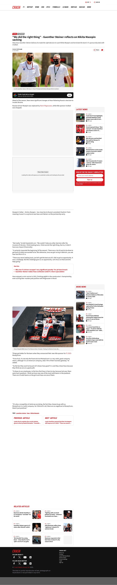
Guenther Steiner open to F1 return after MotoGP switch (22, 526)
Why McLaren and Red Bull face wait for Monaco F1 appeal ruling (94, 140)
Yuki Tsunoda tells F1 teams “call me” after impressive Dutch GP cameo (94, 162)
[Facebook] (14, 558)
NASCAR (82, 7)
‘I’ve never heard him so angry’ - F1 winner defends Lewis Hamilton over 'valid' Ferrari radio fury (94, 328)
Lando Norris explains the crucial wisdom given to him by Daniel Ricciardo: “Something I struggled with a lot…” (27, 422)
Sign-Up (61, 562)
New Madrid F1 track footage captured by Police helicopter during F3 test (94, 306)
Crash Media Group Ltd (22, 567)
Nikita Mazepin (34, 413)
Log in (98, 2)
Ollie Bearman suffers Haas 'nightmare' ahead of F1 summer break (53, 527)
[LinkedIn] (31, 558)
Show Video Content (43, 172)
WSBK (37, 7)
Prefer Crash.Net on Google (26, 94)
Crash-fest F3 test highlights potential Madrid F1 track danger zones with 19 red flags (94, 117)
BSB (42, 7)
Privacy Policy (79, 184)
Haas (28, 413)
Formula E (56, 7)
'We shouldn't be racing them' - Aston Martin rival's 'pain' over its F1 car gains (22, 539)
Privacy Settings (63, 559)
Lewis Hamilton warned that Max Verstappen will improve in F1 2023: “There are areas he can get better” (58, 422)
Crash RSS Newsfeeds (64, 556)
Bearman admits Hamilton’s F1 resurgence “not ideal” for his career (22, 514)
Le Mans (65, 7)
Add (69, 95)
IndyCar (74, 7)
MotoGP (30, 7)
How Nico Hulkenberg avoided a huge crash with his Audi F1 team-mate (94, 340)
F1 (24, 7)
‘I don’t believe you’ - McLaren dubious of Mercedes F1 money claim (94, 294)
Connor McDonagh (17, 49)
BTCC (48, 7)
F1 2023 (68, 353)
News (22, 34)
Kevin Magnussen (46, 106)
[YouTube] (25, 558)
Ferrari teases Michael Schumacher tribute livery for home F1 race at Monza (94, 317)
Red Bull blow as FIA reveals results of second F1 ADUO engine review (94, 151)
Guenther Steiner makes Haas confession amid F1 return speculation (40, 272)
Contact (61, 554)
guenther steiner (21, 413)
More (89, 7)
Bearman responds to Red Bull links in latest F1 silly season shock (52, 539)
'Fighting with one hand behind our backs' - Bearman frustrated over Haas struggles (53, 514)
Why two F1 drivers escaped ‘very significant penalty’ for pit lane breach (41, 270)
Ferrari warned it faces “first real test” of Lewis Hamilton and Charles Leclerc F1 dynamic (94, 128)
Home (14, 34)
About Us (61, 552)
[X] (20, 558)
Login (60, 560)
